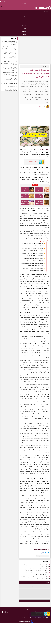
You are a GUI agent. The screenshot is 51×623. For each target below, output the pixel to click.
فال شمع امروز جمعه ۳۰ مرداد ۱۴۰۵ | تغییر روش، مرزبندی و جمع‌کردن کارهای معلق (33, 269)
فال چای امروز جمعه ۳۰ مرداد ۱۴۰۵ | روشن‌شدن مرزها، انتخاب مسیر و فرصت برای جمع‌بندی (32, 264)
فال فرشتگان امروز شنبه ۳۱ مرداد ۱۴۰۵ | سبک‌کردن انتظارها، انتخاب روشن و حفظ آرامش (25, 203)
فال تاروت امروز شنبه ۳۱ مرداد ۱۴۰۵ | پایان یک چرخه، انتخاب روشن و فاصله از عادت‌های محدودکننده (32, 249)
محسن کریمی (40, 106)
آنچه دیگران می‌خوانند (43, 241)
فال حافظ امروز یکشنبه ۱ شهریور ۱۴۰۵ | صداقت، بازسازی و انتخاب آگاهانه (9, 53)
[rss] (7, 612)
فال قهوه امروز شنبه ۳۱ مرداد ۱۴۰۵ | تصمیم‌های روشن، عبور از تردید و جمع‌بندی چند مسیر (32, 244)
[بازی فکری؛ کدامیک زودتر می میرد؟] (47, 614)
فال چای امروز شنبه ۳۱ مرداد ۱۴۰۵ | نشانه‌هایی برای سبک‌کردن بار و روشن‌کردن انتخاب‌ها (39, 196)
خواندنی (24, 28)
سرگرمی (24, 23)
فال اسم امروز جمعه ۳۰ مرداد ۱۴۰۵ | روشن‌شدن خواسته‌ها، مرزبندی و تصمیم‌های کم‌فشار (33, 259)
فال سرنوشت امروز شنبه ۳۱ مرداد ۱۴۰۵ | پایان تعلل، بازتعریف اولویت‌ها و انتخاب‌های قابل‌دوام (32, 254)
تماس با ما (28, 609)
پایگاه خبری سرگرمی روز (44, 149)
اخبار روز (24, 26)
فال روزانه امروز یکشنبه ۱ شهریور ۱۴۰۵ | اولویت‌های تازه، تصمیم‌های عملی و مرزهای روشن (9, 43)
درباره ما (24, 34)
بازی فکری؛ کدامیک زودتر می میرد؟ (37, 613)
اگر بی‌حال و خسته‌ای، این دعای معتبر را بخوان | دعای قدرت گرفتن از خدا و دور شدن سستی (39, 203)
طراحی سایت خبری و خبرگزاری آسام (24, 621)
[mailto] (24, 147)
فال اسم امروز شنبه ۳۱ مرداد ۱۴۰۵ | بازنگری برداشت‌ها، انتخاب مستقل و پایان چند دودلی (25, 189)
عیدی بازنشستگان (43, 549)
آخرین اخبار (13, 38)
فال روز (24, 17)
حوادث (24, 20)
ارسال (35, 601)
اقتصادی (24, 31)
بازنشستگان (36, 549)
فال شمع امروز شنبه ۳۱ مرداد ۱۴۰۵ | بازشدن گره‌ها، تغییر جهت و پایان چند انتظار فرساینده (25, 196)
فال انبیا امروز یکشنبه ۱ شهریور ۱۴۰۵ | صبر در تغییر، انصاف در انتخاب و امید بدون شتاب (39, 189)
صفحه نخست (24, 14)
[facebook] (42, 553)
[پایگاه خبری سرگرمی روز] (43, 7)
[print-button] (22, 147)
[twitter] (45, 553)
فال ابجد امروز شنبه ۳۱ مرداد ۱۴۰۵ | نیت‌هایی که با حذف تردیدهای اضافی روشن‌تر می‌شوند (10, 79)
